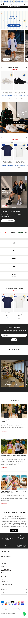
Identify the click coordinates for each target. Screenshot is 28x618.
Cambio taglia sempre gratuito (14, 6)
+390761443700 (7, 579)
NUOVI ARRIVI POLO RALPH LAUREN (14, 289)
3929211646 (6, 581)
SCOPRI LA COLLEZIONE (19, 122)
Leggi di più (4, 431)
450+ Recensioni (19, 8)
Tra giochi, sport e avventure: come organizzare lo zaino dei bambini (13, 456)
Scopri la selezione (14, 25)
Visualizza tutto (14, 69)
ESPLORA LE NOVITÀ (8, 220)
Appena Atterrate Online (14, 67)
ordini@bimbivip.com (8, 584)
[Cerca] (4, 4)
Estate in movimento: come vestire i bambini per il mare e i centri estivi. (13, 492)
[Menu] (1, 4)
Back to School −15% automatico (14, 1)
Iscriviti (14, 339)
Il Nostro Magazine (14, 400)
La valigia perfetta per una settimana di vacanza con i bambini (13, 420)
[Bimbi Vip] (14, 4)
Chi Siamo (3, 563)
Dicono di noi (4, 566)
